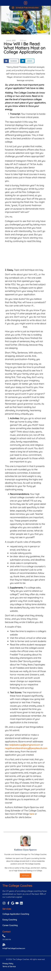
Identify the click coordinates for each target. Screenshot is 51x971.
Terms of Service (9, 966)
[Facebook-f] (8, 903)
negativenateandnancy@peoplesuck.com (26, 748)
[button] (25, 3)
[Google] (12, 903)
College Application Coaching (15, 914)
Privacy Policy (7, 963)
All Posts (25, 875)
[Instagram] (4, 903)
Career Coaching (10, 925)
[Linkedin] (21, 903)
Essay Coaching (9, 919)
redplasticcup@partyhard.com (24, 744)
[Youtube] (17, 903)
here (31, 813)
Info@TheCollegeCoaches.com (13, 948)
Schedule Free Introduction (27, 7)
